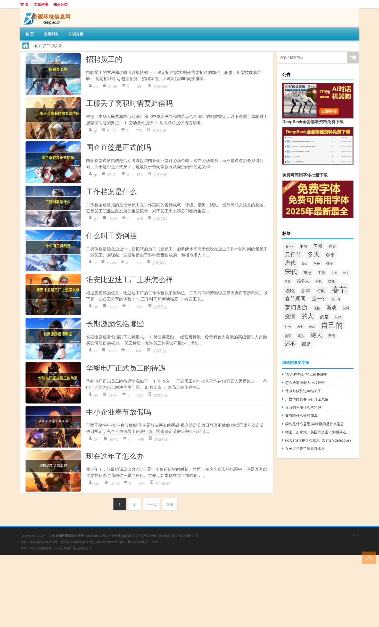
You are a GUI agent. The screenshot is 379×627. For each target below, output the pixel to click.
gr (95, 174)
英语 (288, 335)
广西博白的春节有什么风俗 (306, 398)
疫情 (290, 316)
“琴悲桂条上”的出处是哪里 (306, 374)
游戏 (331, 307)
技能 (331, 281)
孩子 (329, 263)
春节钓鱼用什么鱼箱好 (303, 407)
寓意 (307, 272)
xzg (97, 483)
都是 (306, 343)
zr (95, 350)
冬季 (330, 255)
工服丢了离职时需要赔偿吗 (129, 103)
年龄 (288, 281)
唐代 (290, 262)
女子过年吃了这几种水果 (305, 448)
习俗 (318, 245)
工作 (321, 272)
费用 (331, 335)
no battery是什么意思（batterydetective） (319, 440)
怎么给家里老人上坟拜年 (305, 382)
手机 (318, 281)
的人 (307, 315)
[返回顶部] (368, 557)
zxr (96, 439)
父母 (346, 307)
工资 (334, 273)
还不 (290, 343)
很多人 (303, 281)
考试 (312, 327)
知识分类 (60, 4)
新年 (305, 290)
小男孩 (354, 534)
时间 (321, 290)
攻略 (290, 290)
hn (96, 395)
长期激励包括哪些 (115, 323)
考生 (300, 327)
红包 (288, 326)
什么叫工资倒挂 (111, 235)
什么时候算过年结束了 (303, 390)
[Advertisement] (154, 591)
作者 (332, 246)
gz (96, 218)
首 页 (24, 4)
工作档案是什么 (111, 191)
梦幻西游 (296, 307)
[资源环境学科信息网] (47, 10)
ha (96, 306)
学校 (317, 263)
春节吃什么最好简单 (301, 415)
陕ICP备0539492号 (185, 535)
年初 (346, 272)
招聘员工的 (104, 59)
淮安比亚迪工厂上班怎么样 (129, 279)
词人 (301, 335)
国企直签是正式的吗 (118, 147)
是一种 (336, 299)
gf (95, 130)
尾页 (170, 504)
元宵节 (293, 254)
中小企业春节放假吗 (118, 411)
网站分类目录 (111, 535)
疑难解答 (164, 535)
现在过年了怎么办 (115, 455)
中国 (303, 246)
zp (96, 86)
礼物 (338, 316)
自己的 (332, 325)
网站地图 (150, 535)
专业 (289, 246)
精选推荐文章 (132, 535)
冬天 (313, 253)
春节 (339, 289)
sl (95, 262)
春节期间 (295, 298)
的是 (324, 316)
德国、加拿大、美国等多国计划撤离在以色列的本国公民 (319, 431)
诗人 (316, 334)
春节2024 (162, 483)
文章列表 (41, 4)
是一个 (319, 298)
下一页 (151, 504)
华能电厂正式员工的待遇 (126, 367)
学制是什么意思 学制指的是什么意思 (314, 423)
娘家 (305, 263)
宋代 (291, 271)
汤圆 (317, 307)
